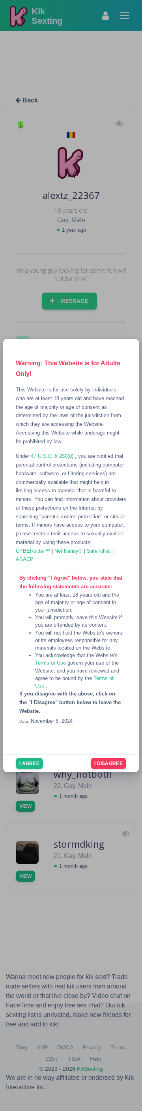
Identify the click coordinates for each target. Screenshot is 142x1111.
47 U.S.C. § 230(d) (53, 456)
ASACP (25, 559)
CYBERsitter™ (34, 551)
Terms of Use (51, 663)
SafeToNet (99, 551)
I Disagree (108, 763)
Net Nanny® (69, 551)
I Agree (29, 763)
